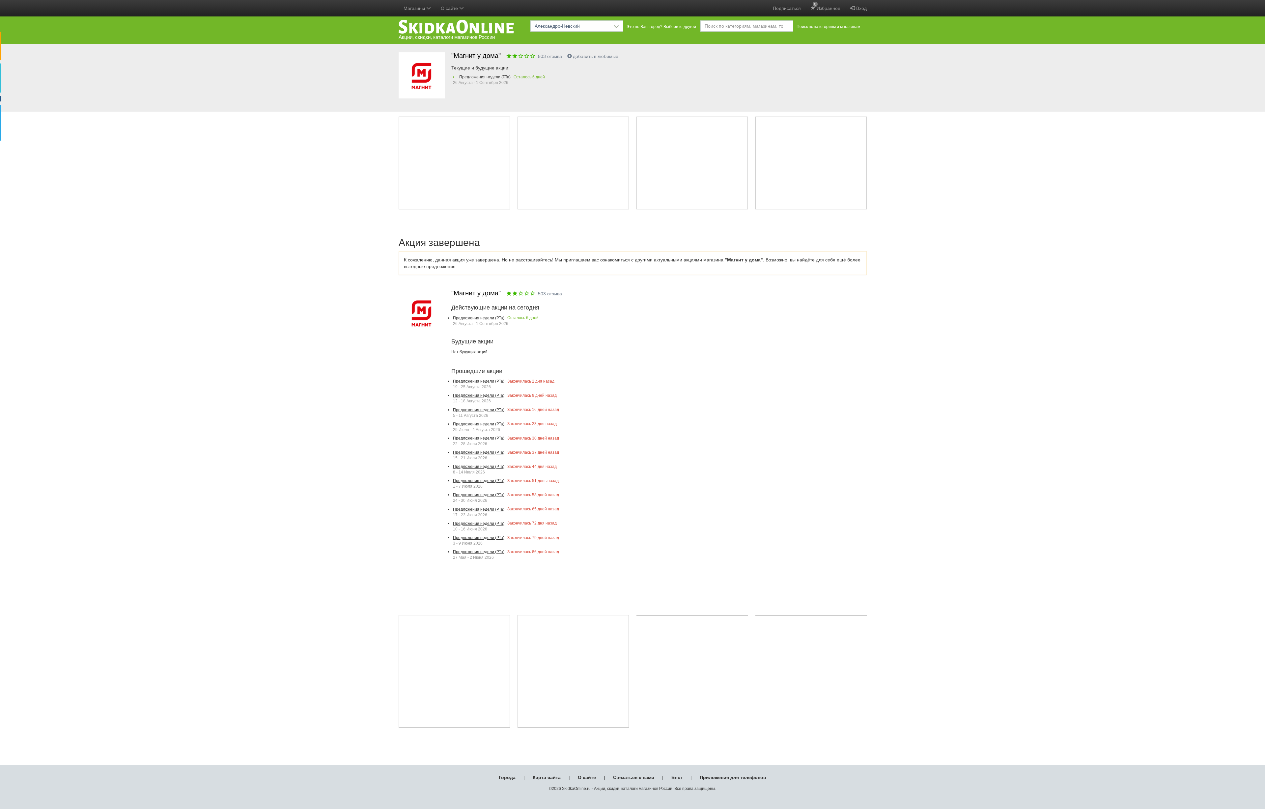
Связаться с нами (633, 777)
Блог (677, 777)
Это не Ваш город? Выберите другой (661, 26)
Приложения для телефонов (733, 777)
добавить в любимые (595, 56)
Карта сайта (547, 777)
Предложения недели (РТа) (485, 77)
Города (507, 777)
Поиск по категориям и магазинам (828, 26)
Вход (861, 8)
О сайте (587, 777)
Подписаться (787, 8)
